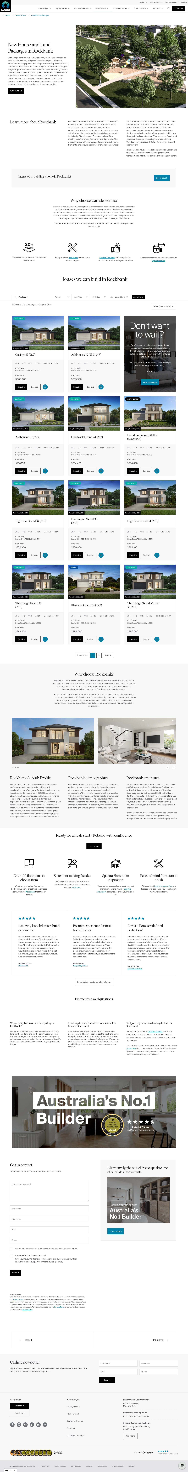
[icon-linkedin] (38, 1424)
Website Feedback (117, 1466)
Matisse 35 (23, 965)
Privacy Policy (18, 1299)
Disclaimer (89, 1466)
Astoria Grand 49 (135, 968)
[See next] (174, 768)
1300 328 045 (115, 1231)
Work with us (16, 91)
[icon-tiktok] (32, 1424)
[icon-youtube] (25, 1424)
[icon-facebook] (12, 1424)
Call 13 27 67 (19, 1413)
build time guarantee (163, 886)
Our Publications (76, 1466)
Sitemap (131, 1466)
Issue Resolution (102, 1466)
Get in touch (161, 178)
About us (71, 1428)
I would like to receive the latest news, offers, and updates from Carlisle (46, 1249)
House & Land (101, 8)
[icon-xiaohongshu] (45, 1424)
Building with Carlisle (76, 1435)
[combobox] (10, 1470)
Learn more (94, 846)
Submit (15, 1272)
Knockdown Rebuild (81, 8)
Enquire (21, 387)
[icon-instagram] (19, 1424)
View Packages (150, 382)
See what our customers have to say (94, 982)
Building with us (140, 8)
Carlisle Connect (107, 257)
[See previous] (168, 768)
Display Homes (61, 8)
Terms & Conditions (60, 1466)
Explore (34, 387)
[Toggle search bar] (168, 8)
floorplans (30, 892)
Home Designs (43, 8)
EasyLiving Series (80, 965)
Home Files (131, 1048)
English (8, 1470)
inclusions (73, 257)
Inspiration (157, 8)
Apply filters (138, 297)
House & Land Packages (40, 15)
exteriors (76, 887)
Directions (130, 1436)
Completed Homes (120, 8)
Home (8, 15)
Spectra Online (158, 260)
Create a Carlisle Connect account (30, 1255)
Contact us (178, 8)
